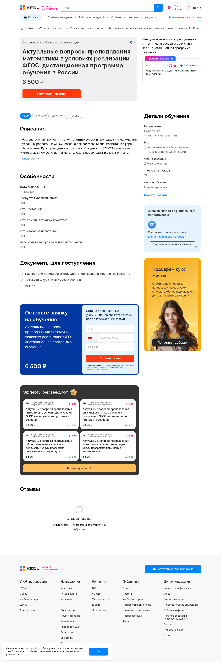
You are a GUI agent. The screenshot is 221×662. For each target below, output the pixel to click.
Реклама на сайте (173, 629)
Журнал (133, 17)
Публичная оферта (174, 610)
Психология (67, 632)
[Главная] (22, 28)
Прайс (167, 635)
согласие (105, 367)
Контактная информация (177, 588)
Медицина (66, 599)
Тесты (126, 621)
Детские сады (27, 610)
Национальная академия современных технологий (171, 72)
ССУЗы (24, 593)
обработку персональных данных (104, 368)
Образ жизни (68, 610)
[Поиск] (158, 8)
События (116, 17)
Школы (24, 604)
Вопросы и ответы (174, 599)
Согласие (169, 624)
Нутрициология (69, 593)
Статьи (126, 588)
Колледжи (66, 588)
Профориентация (70, 627)
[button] (172, 244)
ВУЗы (23, 588)
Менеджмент (68, 621)
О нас (167, 593)
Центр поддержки (177, 581)
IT (62, 604)
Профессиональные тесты (137, 604)
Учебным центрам (133, 599)
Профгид (127, 593)
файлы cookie (30, 648)
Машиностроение (70, 616)
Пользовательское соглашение (181, 604)
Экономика (67, 638)
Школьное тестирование (136, 610)
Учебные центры (29, 599)
